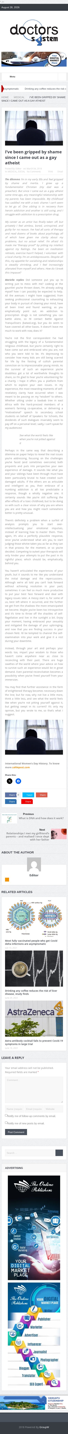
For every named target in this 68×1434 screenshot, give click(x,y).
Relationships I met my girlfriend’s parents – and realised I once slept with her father (27, 836)
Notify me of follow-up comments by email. (31, 1116)
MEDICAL (12, 171)
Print (50, 171)
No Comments (34, 171)
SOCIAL (21, 171)
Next (42, 829)
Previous (28, 814)
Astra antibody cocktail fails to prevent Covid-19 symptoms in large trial (34, 1042)
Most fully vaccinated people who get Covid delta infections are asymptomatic (31, 942)
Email (60, 171)
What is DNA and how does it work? (41, 818)
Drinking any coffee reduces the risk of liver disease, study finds (31, 992)
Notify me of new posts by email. (25, 1123)
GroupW (44, 1427)
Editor (18, 168)
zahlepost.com (21, 767)
